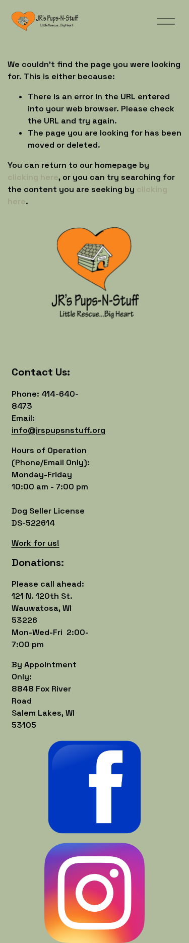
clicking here (33, 177)
